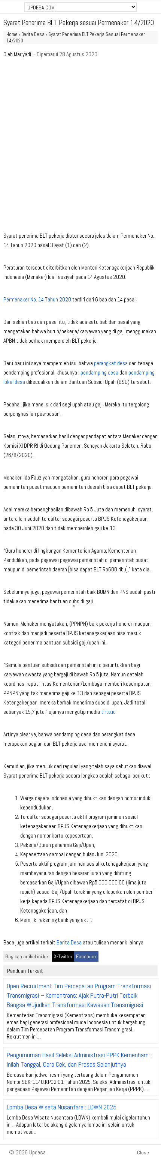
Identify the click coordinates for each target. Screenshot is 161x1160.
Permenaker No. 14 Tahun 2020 (37, 299)
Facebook (86, 956)
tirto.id (108, 711)
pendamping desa (99, 372)
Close (143, 1152)
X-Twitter (63, 956)
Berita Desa (69, 942)
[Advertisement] (80, 147)
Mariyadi (22, 54)
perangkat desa (111, 363)
